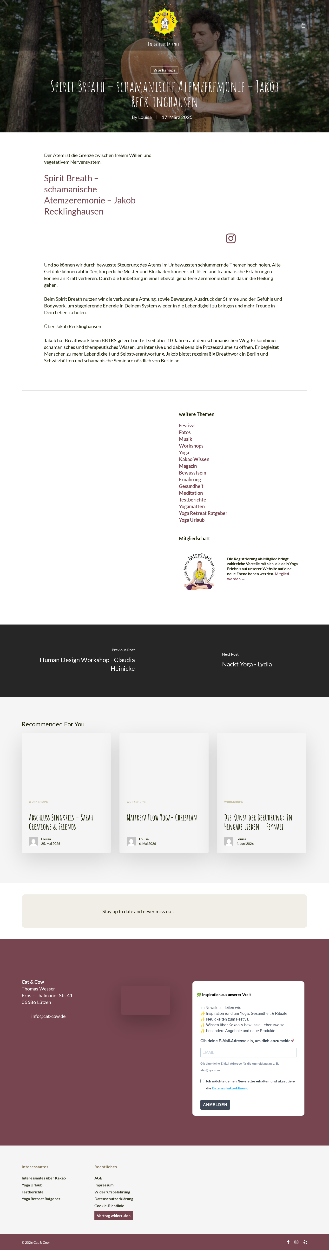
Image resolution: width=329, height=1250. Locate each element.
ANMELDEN (215, 1105)
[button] (238, 911)
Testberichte (192, 499)
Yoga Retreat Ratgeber (203, 513)
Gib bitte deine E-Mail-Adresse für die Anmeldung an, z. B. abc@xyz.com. (239, 1067)
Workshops (164, 70)
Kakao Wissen (194, 459)
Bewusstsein (192, 472)
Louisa (145, 117)
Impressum (103, 1185)
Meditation (191, 493)
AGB (98, 1178)
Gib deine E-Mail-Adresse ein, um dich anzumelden (246, 1041)
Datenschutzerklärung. (231, 1088)
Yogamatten (192, 506)
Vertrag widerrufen (114, 1215)
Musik (185, 439)
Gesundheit (191, 486)
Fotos (185, 432)
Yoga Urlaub (191, 520)
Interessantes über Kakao (44, 1178)
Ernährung (190, 479)
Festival (187, 425)
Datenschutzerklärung (113, 1198)
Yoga (184, 452)
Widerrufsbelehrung (112, 1192)
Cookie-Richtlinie (109, 1205)
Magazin (188, 466)
